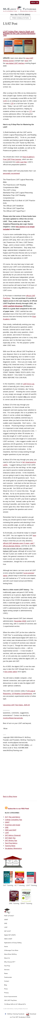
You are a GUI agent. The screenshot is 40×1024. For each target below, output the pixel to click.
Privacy (6, 992)
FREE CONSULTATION (20, 18)
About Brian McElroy (10, 954)
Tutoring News (10, 846)
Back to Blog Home (10, 796)
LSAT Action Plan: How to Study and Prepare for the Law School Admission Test (19, 33)
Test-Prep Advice (11, 843)
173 (5, 101)
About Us (7, 958)
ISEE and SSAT (10, 830)
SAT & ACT (7, 931)
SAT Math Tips (10, 838)
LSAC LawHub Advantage (13, 306)
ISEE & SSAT (8, 939)
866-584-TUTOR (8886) (20, 15)
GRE (6, 827)
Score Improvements (10, 996)
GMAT (7, 822)
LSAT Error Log (28, 384)
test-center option (10, 672)
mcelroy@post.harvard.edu (13, 718)
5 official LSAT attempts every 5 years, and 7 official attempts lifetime (18, 543)
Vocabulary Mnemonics (13, 848)
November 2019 (20, 621)
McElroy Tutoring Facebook (15, 1014)
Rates (6, 973)
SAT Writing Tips (11, 840)
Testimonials (8, 977)
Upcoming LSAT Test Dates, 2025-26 (16, 705)
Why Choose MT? (9, 962)
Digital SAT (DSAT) (10, 935)
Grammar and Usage (12, 825)
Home (6, 946)
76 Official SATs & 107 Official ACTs (15, 1004)
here (26, 61)
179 (12, 103)
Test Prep (7, 965)
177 (30, 111)
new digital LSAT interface (15, 63)
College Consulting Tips (13, 820)
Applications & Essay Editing (12, 942)
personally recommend (11, 173)
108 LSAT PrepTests (10, 1000)
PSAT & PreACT (9, 915)
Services (6, 969)
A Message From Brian (11, 950)
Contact (6, 981)
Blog (5, 985)
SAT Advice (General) (13, 835)
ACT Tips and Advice (12, 817)
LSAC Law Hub (21, 162)
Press (6, 989)
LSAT (7, 833)
